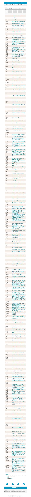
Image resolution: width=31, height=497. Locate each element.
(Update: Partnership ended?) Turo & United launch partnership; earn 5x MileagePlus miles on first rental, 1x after (18, 454)
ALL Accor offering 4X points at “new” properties (18, 85)
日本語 (22, 496)
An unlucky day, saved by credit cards (17, 247)
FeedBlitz (11, 478)
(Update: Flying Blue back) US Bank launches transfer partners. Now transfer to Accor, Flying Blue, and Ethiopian (18, 217)
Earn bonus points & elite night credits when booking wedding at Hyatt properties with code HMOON (18, 102)
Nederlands (17, 496)
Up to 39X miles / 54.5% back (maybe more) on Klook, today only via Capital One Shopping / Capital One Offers (18, 299)
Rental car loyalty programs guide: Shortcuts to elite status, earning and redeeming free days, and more (18, 288)
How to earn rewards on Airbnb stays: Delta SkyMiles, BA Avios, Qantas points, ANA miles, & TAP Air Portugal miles (18, 385)
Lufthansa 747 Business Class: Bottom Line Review (18, 95)
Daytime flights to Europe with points (17, 71)
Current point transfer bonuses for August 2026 (18, 427)
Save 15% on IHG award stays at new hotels (17, 418)
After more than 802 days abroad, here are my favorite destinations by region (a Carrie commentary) (18, 463)
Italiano (15, 496)
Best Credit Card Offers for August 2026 (17, 435)
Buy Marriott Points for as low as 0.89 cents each (18, 104)
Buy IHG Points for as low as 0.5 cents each (17, 441)
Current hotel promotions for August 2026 (17, 431)
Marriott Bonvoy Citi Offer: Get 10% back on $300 (18, 251)
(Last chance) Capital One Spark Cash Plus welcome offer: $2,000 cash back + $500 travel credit (18, 83)
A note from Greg (14, 19)
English (9, 496)
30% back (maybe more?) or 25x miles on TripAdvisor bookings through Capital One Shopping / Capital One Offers (17, 118)
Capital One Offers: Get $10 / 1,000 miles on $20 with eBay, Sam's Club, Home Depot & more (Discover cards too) (18, 80)
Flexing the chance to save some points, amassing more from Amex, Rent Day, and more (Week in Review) (18, 470)
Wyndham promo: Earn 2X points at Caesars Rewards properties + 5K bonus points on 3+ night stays (18, 176)
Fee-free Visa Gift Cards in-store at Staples (17, 130)
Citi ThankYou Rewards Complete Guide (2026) (18, 204)
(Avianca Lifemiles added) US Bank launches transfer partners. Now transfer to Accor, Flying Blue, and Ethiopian (18, 26)
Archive (8, 477)
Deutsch (20, 496)
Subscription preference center (11, 476)
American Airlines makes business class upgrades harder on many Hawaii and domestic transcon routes (18, 355)
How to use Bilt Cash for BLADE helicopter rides (18, 249)
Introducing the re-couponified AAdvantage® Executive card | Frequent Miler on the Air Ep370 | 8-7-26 (18, 329)
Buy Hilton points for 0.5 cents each (16, 372)
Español (14, 496)
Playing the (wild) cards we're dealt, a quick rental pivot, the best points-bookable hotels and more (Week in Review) (18, 327)
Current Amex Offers (14, 265)
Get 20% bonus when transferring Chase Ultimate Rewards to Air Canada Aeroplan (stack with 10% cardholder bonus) (18, 285)
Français (12, 496)
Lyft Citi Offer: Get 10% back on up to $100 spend (18, 406)
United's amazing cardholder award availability (18, 173)
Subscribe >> (7, 474)
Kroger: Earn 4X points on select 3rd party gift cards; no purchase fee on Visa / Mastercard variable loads (18, 154)
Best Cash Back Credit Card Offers (16, 31)
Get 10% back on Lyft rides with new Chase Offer (18, 433)
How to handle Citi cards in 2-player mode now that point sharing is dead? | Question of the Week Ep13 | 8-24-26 (18, 113)
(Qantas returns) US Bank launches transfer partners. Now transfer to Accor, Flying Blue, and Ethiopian (18, 67)
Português (10, 496)
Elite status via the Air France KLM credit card (18, 267)
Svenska (19, 496)
